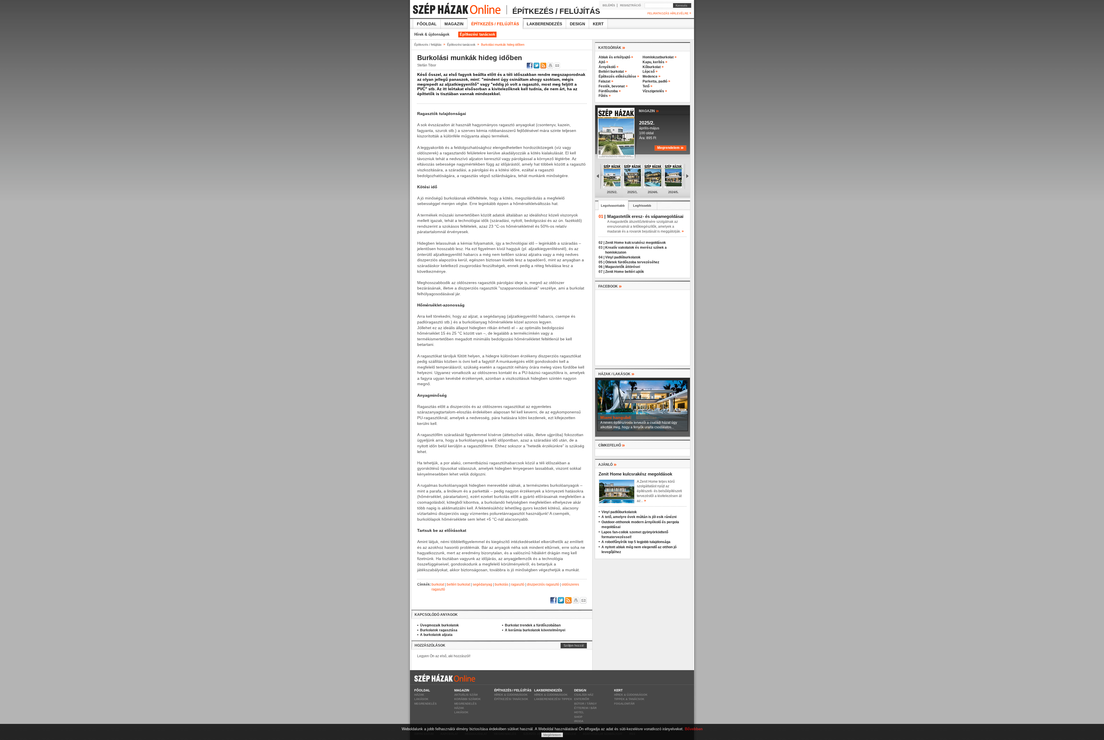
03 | (601, 248)
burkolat (438, 584)
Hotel (579, 712)
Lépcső (650, 72)
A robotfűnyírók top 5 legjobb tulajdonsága (635, 542)
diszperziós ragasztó (543, 584)
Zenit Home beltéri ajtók (624, 272)
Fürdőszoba (610, 91)
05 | (601, 262)
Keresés (680, 5)
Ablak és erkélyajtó (616, 57)
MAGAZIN (649, 111)
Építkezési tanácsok (477, 34)
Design (577, 24)
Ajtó (603, 62)
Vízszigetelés (655, 91)
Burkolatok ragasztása (438, 630)
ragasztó (517, 584)
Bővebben (694, 729)
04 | (601, 257)
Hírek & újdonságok (431, 34)
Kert (598, 24)
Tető (647, 86)
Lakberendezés (544, 24)
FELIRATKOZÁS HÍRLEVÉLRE (669, 13)
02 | (601, 243)
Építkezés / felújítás (495, 24)
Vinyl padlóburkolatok (623, 257)
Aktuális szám (466, 694)
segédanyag (482, 584)
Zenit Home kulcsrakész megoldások (635, 243)
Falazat (606, 81)
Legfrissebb (642, 205)
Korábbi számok (467, 699)
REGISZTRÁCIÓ (630, 5)
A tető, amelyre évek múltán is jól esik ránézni (638, 517)
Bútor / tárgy (585, 703)
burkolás (501, 584)
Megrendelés (425, 703)
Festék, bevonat (613, 86)
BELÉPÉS (609, 5)
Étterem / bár (585, 708)
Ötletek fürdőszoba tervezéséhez (632, 262)
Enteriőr (581, 699)
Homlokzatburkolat (659, 57)
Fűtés (605, 96)
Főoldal (427, 24)
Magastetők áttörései (622, 267)
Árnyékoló (608, 67)
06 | (601, 267)
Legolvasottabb (613, 205)
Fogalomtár (624, 703)
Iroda (578, 721)
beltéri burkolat (458, 584)
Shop (578, 716)
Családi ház (583, 694)
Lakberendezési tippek (553, 699)
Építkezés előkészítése (619, 76)
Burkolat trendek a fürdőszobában (533, 625)
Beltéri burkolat (613, 72)
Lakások (421, 699)
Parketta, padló (656, 81)
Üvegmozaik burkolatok (439, 625)
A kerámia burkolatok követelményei (535, 630)
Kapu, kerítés (655, 62)
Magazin (453, 24)
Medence (651, 76)
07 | (601, 272)
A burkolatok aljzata (436, 635)
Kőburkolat (653, 67)
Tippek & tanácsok (629, 699)
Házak (419, 694)
